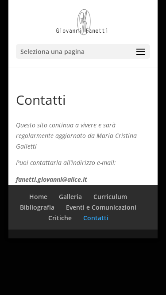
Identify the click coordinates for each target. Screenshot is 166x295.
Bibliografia (37, 207)
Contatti (95, 218)
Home (38, 196)
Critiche (60, 218)
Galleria (70, 196)
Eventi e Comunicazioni (101, 207)
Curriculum (110, 196)
